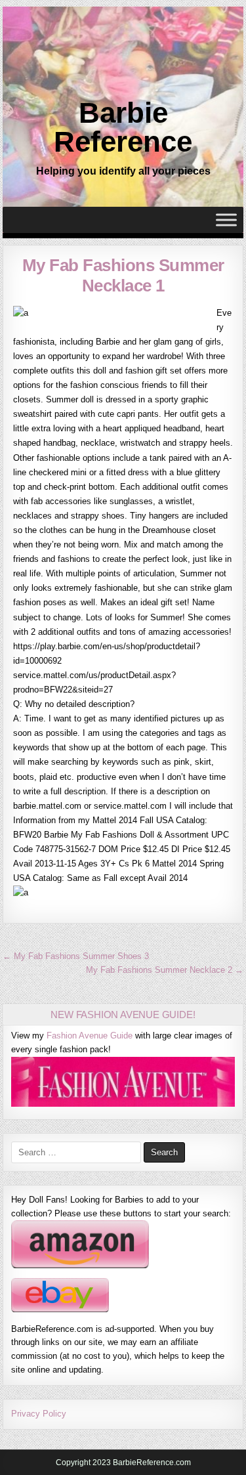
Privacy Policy (38, 1414)
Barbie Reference (123, 127)
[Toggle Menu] (226, 220)
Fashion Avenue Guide (90, 1035)
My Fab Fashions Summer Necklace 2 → (164, 970)
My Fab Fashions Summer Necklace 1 (123, 275)
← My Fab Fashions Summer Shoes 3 (76, 956)
